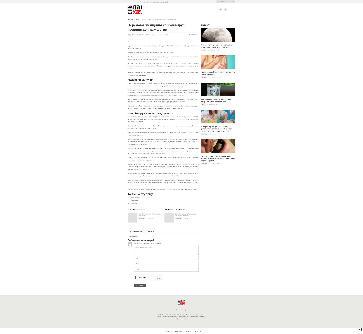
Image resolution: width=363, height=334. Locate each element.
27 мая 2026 (213, 134)
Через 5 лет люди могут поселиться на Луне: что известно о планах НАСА (216, 46)
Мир (137, 19)
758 (220, 77)
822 (219, 50)
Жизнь (203, 50)
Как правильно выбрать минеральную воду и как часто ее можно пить (216, 100)
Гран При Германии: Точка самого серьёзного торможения (186, 214)
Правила (179, 331)
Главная (130, 19)
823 (220, 163)
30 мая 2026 (211, 50)
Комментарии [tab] (137, 231)
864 (220, 134)
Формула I (141, 218)
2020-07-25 (151, 218)
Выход (199, 331)
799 (219, 104)
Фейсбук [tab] (151, 231)
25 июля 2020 (137, 34)
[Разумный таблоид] (135, 9)
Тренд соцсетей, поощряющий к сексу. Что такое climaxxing (218, 73)
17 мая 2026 (213, 163)
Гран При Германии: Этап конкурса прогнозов (149, 214)
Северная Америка (157, 34)
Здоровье (204, 77)
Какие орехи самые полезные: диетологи (155, 2)
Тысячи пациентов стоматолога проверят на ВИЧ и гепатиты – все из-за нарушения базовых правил (218, 158)
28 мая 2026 (211, 104)
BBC (139, 203)
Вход (189, 331)
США (166, 34)
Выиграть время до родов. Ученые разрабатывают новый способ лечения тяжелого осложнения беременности (216, 128)
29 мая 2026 (213, 77)
